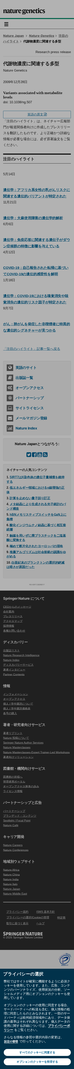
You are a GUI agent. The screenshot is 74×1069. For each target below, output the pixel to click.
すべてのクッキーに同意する (37, 1052)
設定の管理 (11, 1041)
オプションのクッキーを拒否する (37, 1061)
